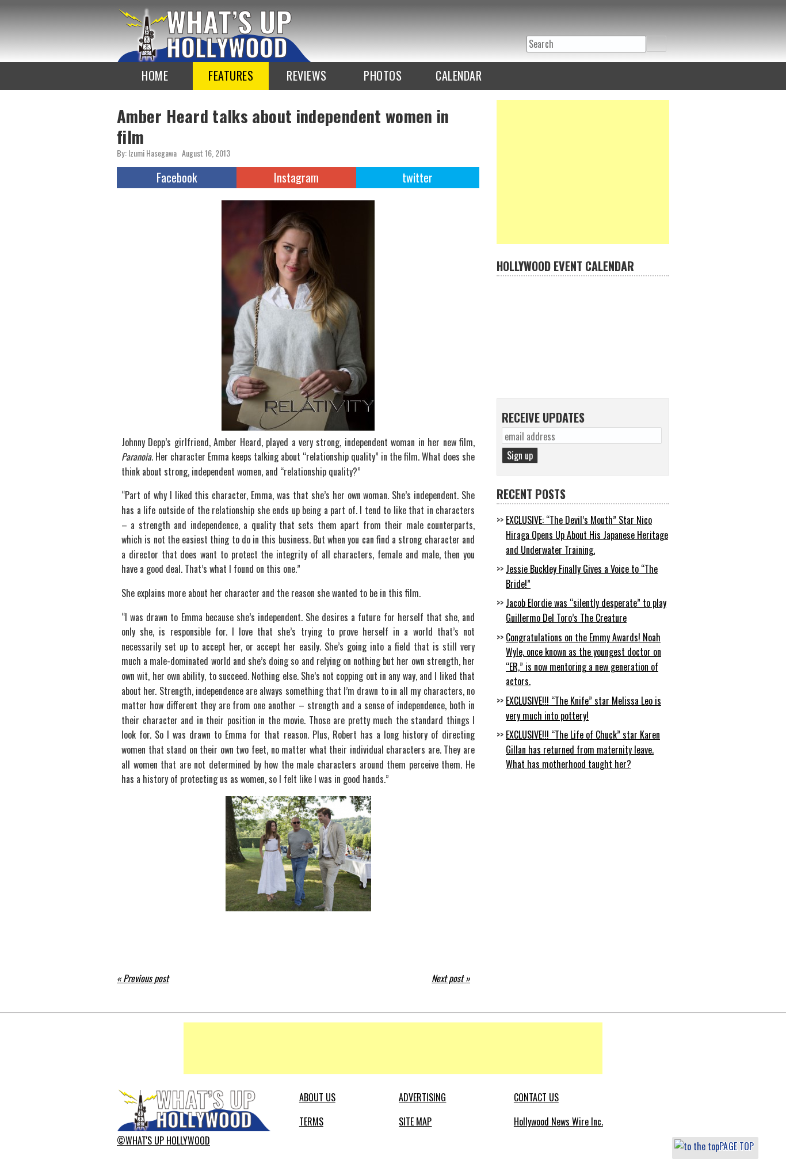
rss (582, 18)
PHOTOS (383, 75)
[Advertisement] (583, 172)
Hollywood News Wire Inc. (558, 1121)
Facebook (177, 177)
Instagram (296, 177)
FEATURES (230, 75)
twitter (535, 18)
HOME (155, 75)
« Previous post (143, 978)
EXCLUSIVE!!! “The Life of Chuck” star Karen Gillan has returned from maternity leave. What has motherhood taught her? (583, 749)
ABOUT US (317, 1097)
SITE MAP (415, 1121)
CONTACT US (536, 1097)
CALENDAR (459, 75)
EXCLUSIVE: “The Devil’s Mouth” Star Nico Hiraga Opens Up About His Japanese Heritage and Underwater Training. (587, 534)
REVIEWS (307, 75)
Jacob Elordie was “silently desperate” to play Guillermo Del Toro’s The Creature (586, 610)
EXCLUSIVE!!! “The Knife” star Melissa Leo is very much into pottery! (583, 708)
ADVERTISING (422, 1097)
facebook (559, 18)
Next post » (451, 978)
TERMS (311, 1121)
